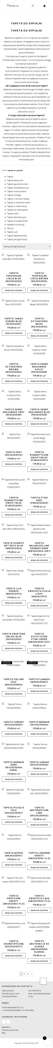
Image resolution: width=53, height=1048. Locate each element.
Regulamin (6, 1027)
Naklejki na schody (15, 224)
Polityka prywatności (10, 1030)
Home (4, 170)
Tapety (10, 176)
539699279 (36, 990)
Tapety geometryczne (17, 184)
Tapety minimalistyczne (18, 187)
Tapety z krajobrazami (17, 221)
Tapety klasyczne (15, 180)
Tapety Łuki (12, 232)
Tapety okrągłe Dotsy (17, 239)
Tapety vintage (14, 195)
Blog (3, 1033)
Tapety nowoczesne (16, 191)
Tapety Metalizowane (17, 235)
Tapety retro (13, 213)
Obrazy (10, 228)
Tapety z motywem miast (18, 202)
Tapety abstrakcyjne (16, 217)
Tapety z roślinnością (17, 206)
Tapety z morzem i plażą (18, 198)
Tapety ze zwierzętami (17, 209)
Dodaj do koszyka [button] (13, 290)
